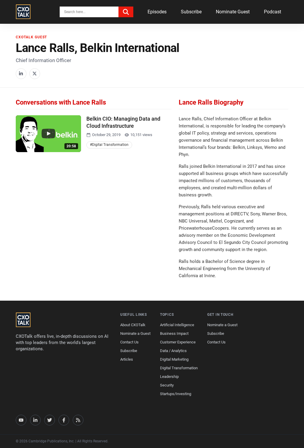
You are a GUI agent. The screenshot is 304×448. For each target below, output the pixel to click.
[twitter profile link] (49, 420)
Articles (126, 359)
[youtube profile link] (21, 420)
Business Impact (174, 333)
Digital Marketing (174, 359)
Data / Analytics (173, 350)
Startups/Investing (175, 394)
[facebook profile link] (63, 420)
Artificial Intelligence (177, 325)
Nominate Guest (233, 12)
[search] (125, 12)
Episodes (157, 12)
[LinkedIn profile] (21, 73)
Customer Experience (178, 342)
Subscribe (191, 12)
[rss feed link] (78, 420)
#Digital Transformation (109, 145)
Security (167, 385)
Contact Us (129, 342)
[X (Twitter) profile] (34, 73)
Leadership (169, 376)
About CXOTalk (132, 325)
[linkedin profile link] (35, 420)
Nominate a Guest (135, 333)
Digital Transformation (179, 368)
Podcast (272, 12)
